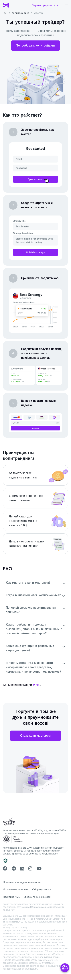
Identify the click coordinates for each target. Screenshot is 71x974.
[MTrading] (6, 5)
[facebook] (5, 868)
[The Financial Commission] (13, 839)
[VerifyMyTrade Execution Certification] (9, 822)
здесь (36, 685)
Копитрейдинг (20, 12)
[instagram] (30, 868)
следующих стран (49, 957)
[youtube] (39, 868)
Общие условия (41, 889)
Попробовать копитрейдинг (35, 45)
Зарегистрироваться (45, 5)
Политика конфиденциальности (22, 882)
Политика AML (11, 896)
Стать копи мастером (35, 735)
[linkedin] (22, 868)
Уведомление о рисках (37, 896)
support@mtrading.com (34, 907)
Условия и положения (16, 889)
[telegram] (14, 868)
